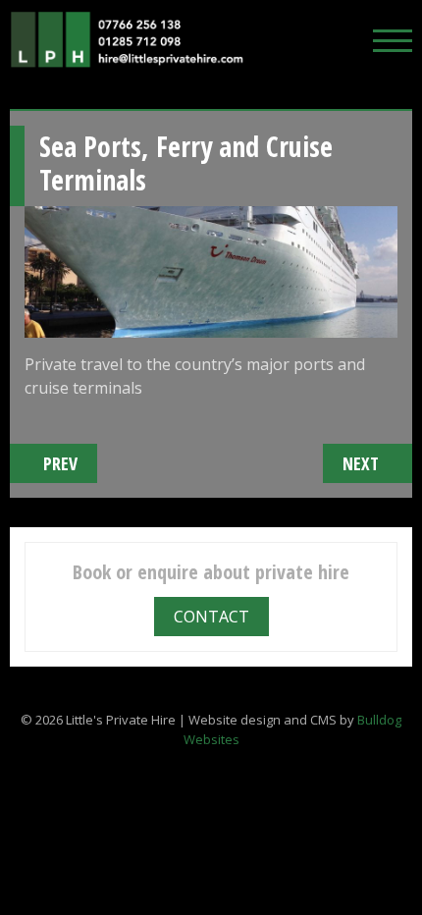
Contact (211, 616)
